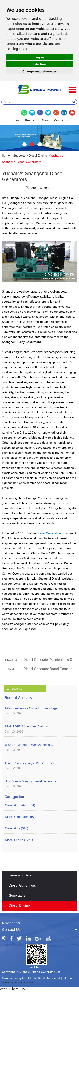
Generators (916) (16, 828)
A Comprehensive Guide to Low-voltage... (32, 708)
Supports (19, 155)
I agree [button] (39, 57)
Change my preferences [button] (39, 71)
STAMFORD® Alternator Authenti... (28, 726)
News (45, 120)
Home (16, 120)
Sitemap (68, 978)
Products (31, 120)
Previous (11, 659)
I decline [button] (39, 64)
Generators (17, 895)
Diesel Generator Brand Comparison (50, 669)
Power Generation (49, 533)
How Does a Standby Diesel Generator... (32, 781)
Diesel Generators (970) (21, 816)
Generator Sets (20, 875)
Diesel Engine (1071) (19, 839)
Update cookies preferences (18, 982)
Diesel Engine (38, 155)
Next (11, 669)
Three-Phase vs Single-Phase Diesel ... (31, 763)
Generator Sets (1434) (20, 805)
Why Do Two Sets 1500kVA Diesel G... (30, 744)
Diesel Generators (22, 885)
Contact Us (61, 120)
